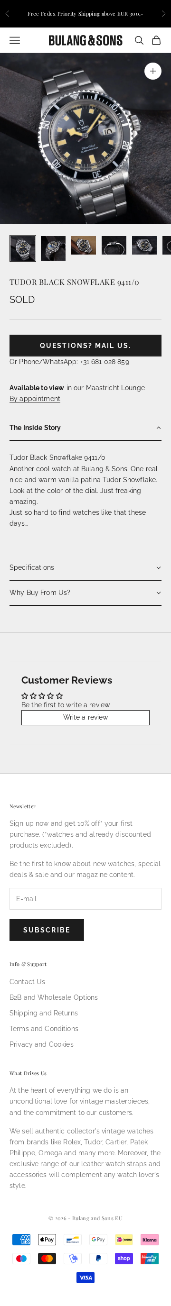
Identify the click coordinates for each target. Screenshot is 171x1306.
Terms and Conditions (44, 1028)
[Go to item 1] (23, 248)
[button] (86, 428)
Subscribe (46, 930)
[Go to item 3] (83, 245)
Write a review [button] (85, 717)
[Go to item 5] (144, 245)
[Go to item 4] (114, 245)
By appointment (35, 398)
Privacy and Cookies (42, 1044)
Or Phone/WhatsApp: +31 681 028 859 (69, 361)
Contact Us (27, 982)
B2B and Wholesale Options (54, 997)
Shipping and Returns (44, 1013)
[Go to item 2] (53, 248)
